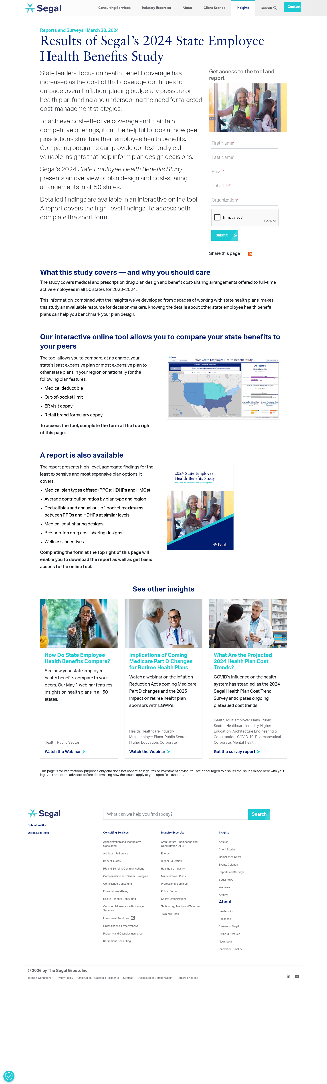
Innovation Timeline (231, 949)
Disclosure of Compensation (155, 978)
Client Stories (214, 8)
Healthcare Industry (173, 868)
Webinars (224, 887)
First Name (223, 143)
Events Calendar (229, 864)
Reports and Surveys (231, 872)
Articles (223, 842)
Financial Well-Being (115, 891)
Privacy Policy (64, 978)
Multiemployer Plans (173, 876)
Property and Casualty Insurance (123, 933)
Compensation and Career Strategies (125, 876)
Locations (225, 919)
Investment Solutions (116, 918)
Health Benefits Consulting (119, 899)
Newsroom (225, 941)
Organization (225, 200)
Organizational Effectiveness (120, 926)
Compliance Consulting (117, 883)
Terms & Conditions (39, 978)
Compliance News (230, 857)
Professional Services (174, 883)
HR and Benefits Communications (123, 868)
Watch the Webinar (63, 752)
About (187, 8)
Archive (223, 895)
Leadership (225, 911)
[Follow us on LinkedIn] (290, 977)
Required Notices (187, 978)
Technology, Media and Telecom (180, 906)
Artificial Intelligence (115, 853)
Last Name (223, 157)
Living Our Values (229, 934)
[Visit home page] (44, 819)
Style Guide (84, 978)
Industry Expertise (156, 8)
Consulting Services (114, 8)
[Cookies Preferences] (8, 1076)
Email (218, 172)
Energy (165, 853)
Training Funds (170, 914)
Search (267, 8)
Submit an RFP (37, 832)
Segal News (226, 879)
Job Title (221, 186)
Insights (243, 8)
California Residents (106, 978)
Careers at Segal (229, 926)
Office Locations (38, 839)
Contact (294, 5)
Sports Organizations (173, 899)
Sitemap (128, 978)
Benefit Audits (112, 861)
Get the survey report (235, 752)
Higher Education (171, 861)
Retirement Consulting (117, 941)
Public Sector (169, 891)
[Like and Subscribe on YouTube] (297, 977)
